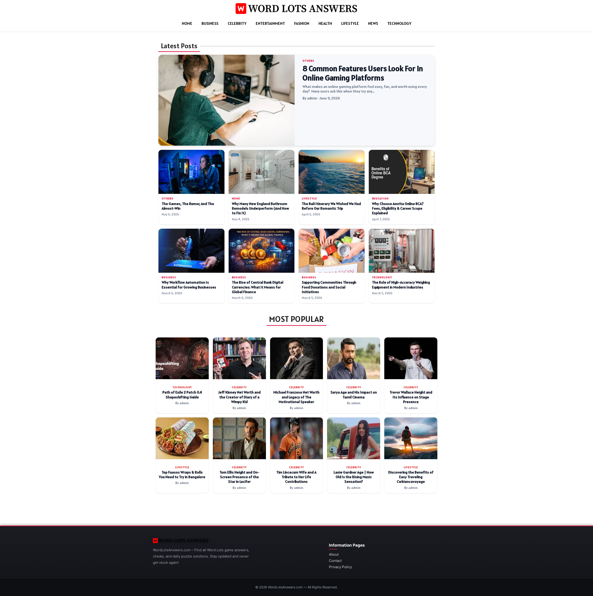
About (334, 554)
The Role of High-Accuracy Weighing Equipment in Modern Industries (401, 284)
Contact (335, 560)
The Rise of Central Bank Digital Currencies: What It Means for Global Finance (257, 287)
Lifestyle (350, 23)
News (373, 23)
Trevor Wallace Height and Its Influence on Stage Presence (411, 397)
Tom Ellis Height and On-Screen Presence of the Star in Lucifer (239, 477)
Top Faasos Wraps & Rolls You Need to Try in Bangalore (182, 474)
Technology (399, 23)
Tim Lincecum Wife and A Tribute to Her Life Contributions (296, 477)
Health (325, 23)
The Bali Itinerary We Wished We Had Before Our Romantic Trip (331, 206)
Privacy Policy (340, 567)
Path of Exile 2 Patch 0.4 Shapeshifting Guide (182, 394)
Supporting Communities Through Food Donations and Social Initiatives (329, 287)
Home (187, 23)
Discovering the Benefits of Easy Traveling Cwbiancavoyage (410, 477)
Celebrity (237, 23)
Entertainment (270, 23)
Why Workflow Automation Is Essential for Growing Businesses (189, 284)
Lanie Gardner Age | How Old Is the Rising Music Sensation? (354, 477)
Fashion (301, 23)
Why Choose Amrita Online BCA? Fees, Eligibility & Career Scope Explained (398, 208)
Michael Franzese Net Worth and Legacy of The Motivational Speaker (296, 397)
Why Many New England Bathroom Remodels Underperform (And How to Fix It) (260, 208)
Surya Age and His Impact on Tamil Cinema (354, 394)
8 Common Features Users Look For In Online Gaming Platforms (363, 73)
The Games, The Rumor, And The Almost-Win (188, 206)
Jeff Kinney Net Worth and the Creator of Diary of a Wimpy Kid (239, 397)
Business (210, 23)
